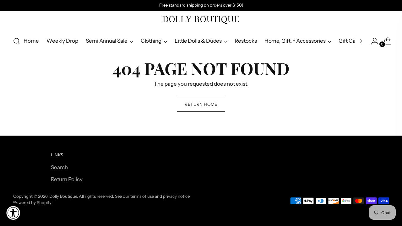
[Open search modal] (16, 41)
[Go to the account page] (372, 41)
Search (59, 167)
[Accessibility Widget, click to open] (13, 213)
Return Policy (67, 179)
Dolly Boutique (63, 196)
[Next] (361, 41)
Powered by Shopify (32, 202)
